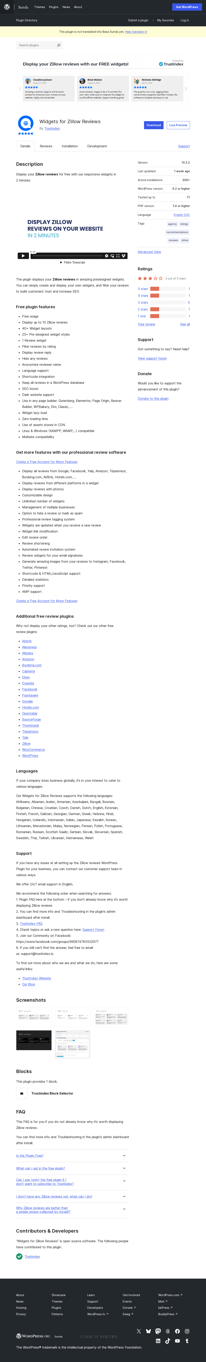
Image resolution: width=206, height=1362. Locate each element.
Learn (91, 1295)
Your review (146, 324)
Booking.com (32, 665)
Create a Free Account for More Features (46, 462)
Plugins (56, 1307)
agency (172, 223)
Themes (57, 1301)
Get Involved (131, 1295)
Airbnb (27, 641)
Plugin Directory (26, 20)
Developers (95, 1307)
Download (154, 125)
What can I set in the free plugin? (40, 1168)
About (20, 1295)
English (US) (182, 214)
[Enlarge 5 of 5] (124, 1013)
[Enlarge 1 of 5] (46, 1013)
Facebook (29, 689)
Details (25, 146)
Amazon (28, 659)
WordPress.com (170, 1295)
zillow (184, 240)
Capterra (28, 671)
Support (184, 146)
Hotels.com (30, 707)
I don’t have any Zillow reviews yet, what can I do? (54, 1196)
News (20, 1301)
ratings (184, 223)
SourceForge (31, 719)
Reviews (46, 146)
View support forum (152, 358)
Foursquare (30, 695)
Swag (128, 1314)
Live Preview (178, 125)
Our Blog (28, 984)
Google (27, 701)
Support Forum (93, 930)
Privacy (21, 1314)
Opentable (29, 713)
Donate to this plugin (153, 398)
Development (97, 146)
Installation (70, 146)
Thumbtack (30, 725)
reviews (173, 240)
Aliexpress (29, 647)
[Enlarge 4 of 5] (85, 1036)
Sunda (58, 1336)
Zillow (26, 743)
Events (127, 1301)
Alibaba (27, 653)
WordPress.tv (98, 1314)
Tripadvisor (30, 731)
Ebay (26, 677)
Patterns (57, 1314)
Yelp (25, 737)
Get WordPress (187, 7)
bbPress (165, 1307)
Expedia (28, 683)
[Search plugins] (59, 45)
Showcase (59, 1295)
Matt (163, 1301)
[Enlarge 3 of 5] (85, 1013)
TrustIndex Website (36, 978)
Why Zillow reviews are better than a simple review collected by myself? (43, 1210)
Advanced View (149, 252)
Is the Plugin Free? (29, 1156)
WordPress (30, 756)
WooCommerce (33, 750)
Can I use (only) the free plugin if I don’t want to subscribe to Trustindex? (45, 1182)
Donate (129, 1307)
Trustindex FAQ (31, 924)
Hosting (21, 1307)
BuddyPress (168, 1314)
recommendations (177, 232)
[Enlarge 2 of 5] (46, 1036)
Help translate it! (136, 31)
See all (185, 324)
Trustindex (52, 128)
